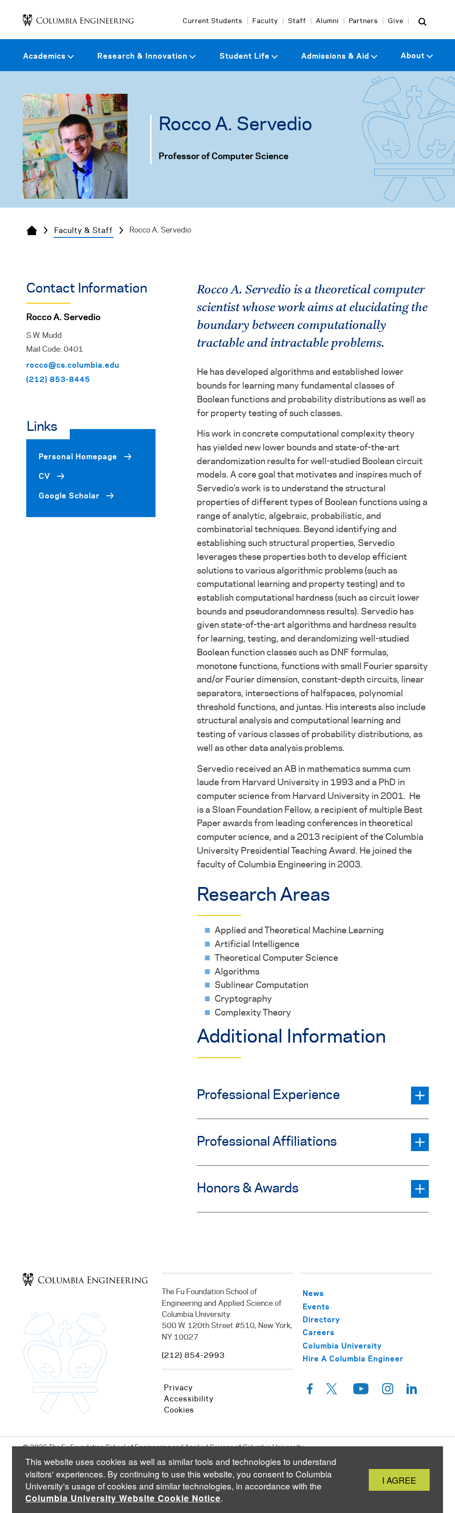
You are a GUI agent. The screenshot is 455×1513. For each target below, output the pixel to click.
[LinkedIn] (412, 1391)
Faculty (265, 21)
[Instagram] (387, 1391)
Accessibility (189, 1399)
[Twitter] (333, 1391)
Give (395, 21)
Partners (363, 21)
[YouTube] (361, 1391)
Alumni (327, 21)
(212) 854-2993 (193, 1355)
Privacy (178, 1388)
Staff (297, 21)
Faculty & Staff (83, 230)
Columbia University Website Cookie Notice (123, 1498)
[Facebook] (310, 1391)
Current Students (213, 21)
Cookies (179, 1410)
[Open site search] (423, 21)
